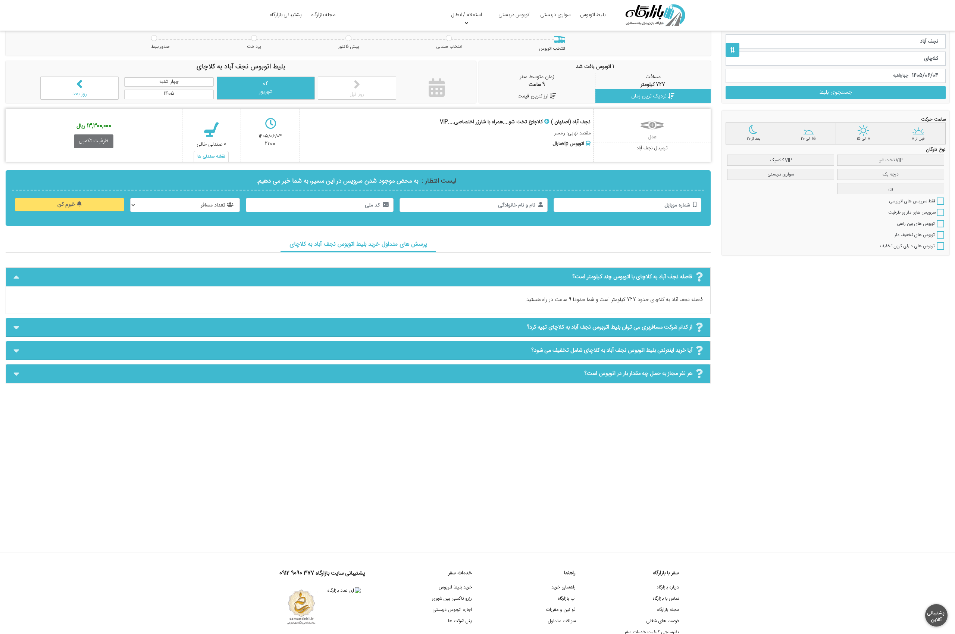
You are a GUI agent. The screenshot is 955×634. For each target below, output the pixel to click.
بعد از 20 (753, 139)
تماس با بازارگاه (665, 599)
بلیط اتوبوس (592, 14)
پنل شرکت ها (460, 621)
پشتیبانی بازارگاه (286, 14)
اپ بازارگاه (567, 599)
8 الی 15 (863, 139)
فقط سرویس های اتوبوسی (913, 201)
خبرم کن (67, 204)
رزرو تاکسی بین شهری (452, 599)
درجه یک (891, 174)
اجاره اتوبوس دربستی (452, 610)
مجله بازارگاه (323, 14)
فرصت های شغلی (662, 621)
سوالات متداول (562, 621)
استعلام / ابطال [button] (466, 14)
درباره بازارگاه (668, 587)
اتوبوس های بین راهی (917, 223)
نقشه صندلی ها (211, 156)
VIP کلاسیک (781, 160)
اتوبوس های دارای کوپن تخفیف (908, 246)
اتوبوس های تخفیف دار (916, 235)
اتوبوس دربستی (514, 14)
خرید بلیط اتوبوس (455, 587)
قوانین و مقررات (561, 610)
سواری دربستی (555, 14)
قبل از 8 (918, 139)
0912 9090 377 (296, 573)
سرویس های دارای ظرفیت (912, 212)
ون (890, 188)
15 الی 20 (808, 139)
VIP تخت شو (890, 160)
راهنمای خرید (563, 587)
